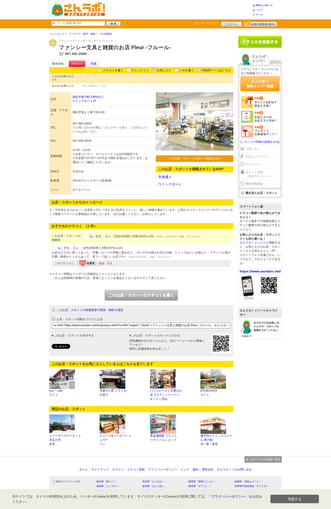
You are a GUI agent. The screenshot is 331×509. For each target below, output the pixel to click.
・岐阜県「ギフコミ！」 (199, 486)
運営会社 (207, 469)
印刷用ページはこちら (216, 70)
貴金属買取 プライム (163, 435)
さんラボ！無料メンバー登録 (260, 83)
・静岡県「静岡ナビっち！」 (202, 481)
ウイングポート (170, 184)
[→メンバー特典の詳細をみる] (260, 141)
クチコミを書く (113, 70)
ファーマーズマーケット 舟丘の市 (65, 438)
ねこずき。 (97, 236)
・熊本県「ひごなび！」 (153, 481)
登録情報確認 (254, 183)
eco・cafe (56, 390)
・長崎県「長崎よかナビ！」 (248, 481)
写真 (93, 63)
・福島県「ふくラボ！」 (107, 486)
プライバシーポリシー (162, 469)
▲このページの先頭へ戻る (263, 459)
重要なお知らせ (264, 5)
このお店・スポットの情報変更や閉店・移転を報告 (89, 310)
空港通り (165, 177)
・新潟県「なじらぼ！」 (153, 486)
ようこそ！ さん (206, 23)
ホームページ (81, 189)
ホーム (259, 14)
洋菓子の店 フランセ (113, 390)
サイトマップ (100, 469)
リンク (185, 469)
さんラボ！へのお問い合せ (234, 469)
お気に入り (164, 70)
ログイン (231, 23)
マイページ (252, 164)
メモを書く (186, 70)
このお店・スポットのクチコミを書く (141, 295)
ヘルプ (259, 9)
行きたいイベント (257, 156)
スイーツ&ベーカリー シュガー (115, 438)
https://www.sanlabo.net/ (260, 271)
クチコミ (77, 63)
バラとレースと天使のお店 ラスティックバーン (166, 393)
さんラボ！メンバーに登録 (257, 242)
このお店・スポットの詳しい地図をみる (194, 158)
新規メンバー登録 (260, 23)
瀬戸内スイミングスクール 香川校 (216, 438)
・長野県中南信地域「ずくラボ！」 (251, 486)
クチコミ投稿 (136, 469)
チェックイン (140, 70)
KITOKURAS (208, 390)
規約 (195, 469)
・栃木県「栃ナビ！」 (106, 481)
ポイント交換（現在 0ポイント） (258, 174)
